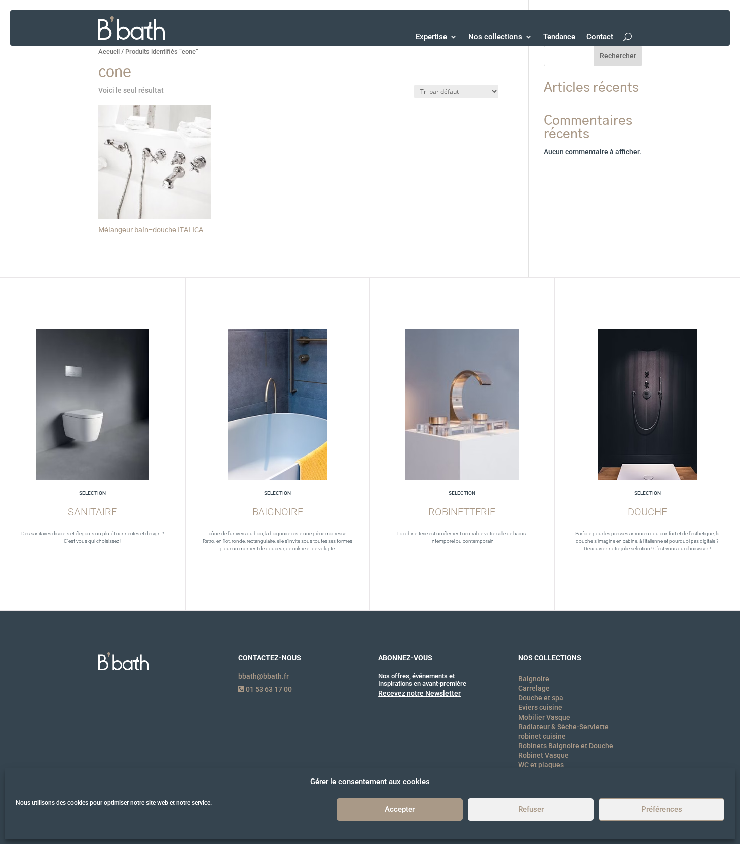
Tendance (559, 36)
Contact (599, 36)
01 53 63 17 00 (268, 689)
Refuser (531, 809)
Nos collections (495, 36)
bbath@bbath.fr (263, 676)
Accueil (109, 51)
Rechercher (618, 56)
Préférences (661, 809)
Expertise (431, 36)
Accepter (400, 809)
